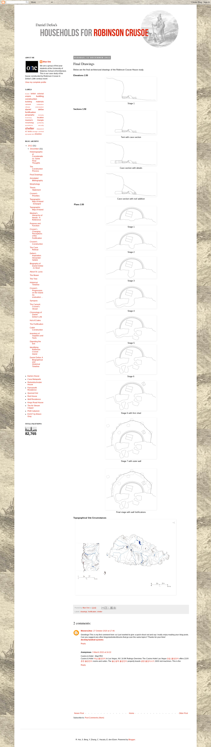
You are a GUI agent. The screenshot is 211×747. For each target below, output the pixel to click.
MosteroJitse (86, 631)
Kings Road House (35, 402)
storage (35, 131)
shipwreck (40, 129)
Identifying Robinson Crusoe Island (35, 350)
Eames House (33, 376)
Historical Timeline (34, 283)
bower (27, 94)
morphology (29, 123)
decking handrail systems (92, 640)
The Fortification (36, 324)
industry (41, 115)
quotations (29, 125)
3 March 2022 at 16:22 (101, 652)
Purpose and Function (35, 224)
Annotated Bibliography (36, 179)
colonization (39, 107)
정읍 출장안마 (173, 658)
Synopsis (34, 301)
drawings (83, 612)
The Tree (33, 279)
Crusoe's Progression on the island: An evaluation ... (36, 292)
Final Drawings (36, 175)
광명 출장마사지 (147, 661)
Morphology (35, 184)
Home (131, 713)
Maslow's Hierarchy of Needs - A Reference (36, 216)
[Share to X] (108, 607)
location (40, 117)
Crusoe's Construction (36, 243)
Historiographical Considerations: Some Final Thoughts (36, 157)
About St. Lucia (36, 272)
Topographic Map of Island (36, 208)
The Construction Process (36, 169)
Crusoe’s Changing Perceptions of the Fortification (36, 233)
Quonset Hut (32, 393)
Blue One (47, 62)
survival (41, 131)
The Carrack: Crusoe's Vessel (35, 306)
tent (33, 134)
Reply (83, 644)
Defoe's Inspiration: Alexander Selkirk (35, 256)
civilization (40, 104)
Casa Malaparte (34, 379)
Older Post (183, 713)
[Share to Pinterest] (114, 607)
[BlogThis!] (105, 607)
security (41, 125)
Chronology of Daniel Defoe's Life (36, 314)
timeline (38, 134)
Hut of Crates (35, 320)
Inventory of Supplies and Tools (36, 335)
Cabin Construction (36, 329)
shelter (99, 612)
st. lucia (28, 131)
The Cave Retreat (34, 248)
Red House (32, 396)
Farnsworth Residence (32, 389)
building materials (34, 102)
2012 (30, 146)
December (34, 149)
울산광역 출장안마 (119, 661)
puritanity (40, 123)
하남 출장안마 (100, 658)
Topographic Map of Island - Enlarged (36, 201)
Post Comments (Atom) (94, 718)
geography (29, 115)
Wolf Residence (34, 399)
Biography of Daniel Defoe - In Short (36, 266)
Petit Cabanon (33, 411)
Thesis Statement (35, 189)
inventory (28, 117)
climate (27, 107)
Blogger (132, 740)
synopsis (28, 134)
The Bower (34, 275)
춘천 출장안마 (86, 661)
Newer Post (79, 713)
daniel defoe (34, 109)
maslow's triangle (34, 120)
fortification (92, 612)
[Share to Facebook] (111, 607)
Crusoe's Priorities (35, 194)
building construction (34, 97)
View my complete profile (35, 82)
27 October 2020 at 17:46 (104, 631)
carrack (28, 104)
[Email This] (102, 607)
